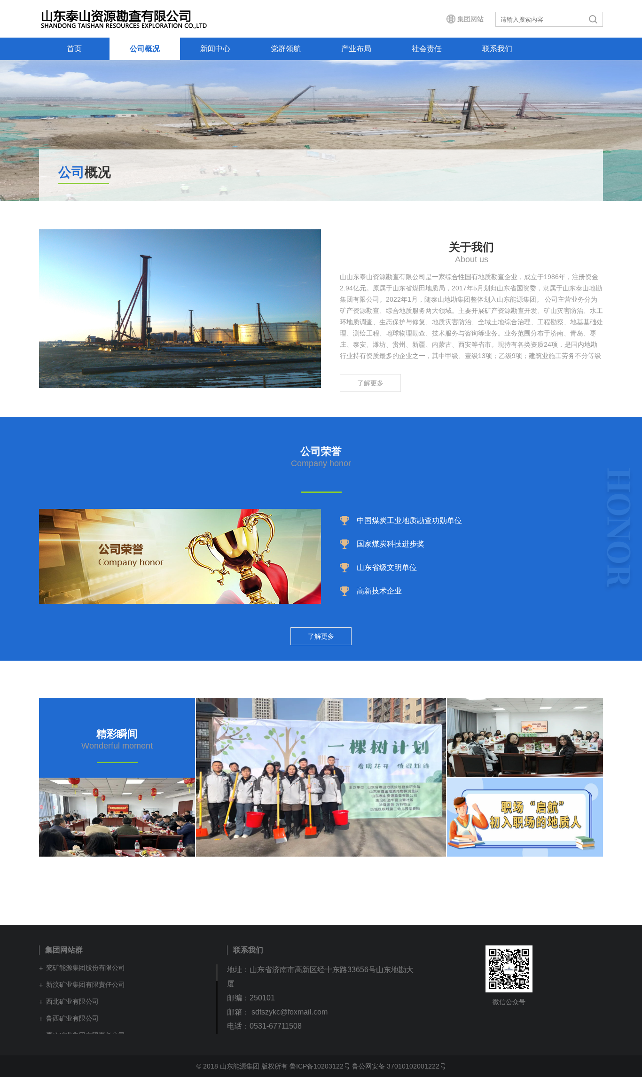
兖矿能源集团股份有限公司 (85, 967)
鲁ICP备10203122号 (320, 1066)
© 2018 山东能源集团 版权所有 (242, 1066)
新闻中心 (215, 49)
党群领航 (286, 49)
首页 (74, 49)
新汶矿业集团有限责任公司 (85, 984)
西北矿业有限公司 (72, 1001)
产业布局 (356, 49)
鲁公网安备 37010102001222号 (399, 1066)
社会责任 (427, 49)
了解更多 (370, 383)
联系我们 (497, 49)
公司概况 (145, 49)
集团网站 (470, 19)
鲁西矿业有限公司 (72, 1018)
